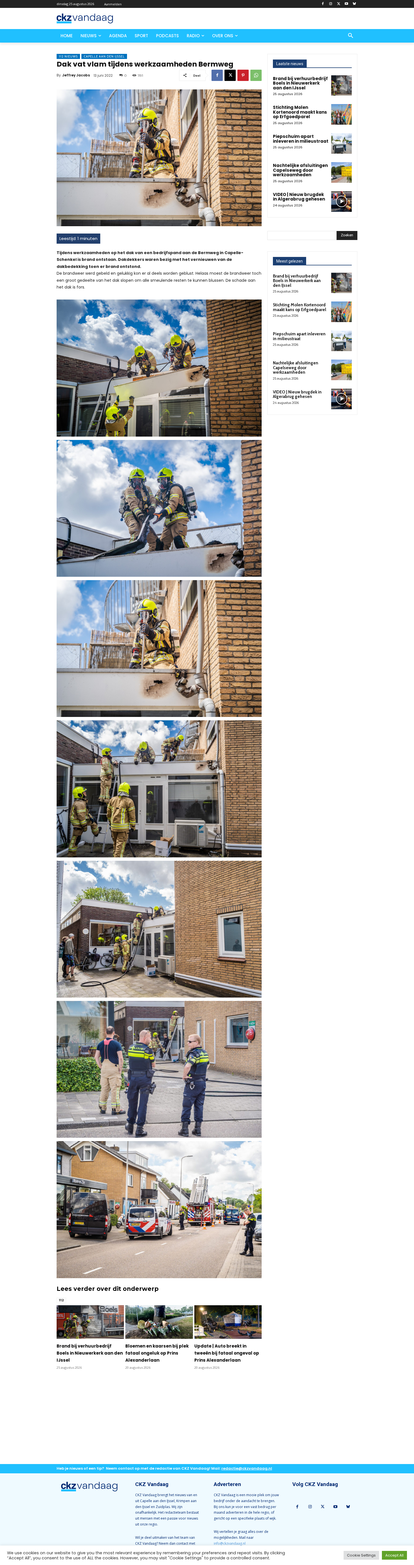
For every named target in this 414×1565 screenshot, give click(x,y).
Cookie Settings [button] (361, 1555)
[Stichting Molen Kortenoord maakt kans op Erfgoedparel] (341, 114)
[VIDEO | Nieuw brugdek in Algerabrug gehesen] (341, 201)
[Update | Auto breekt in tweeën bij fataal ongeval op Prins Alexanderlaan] (228, 1322)
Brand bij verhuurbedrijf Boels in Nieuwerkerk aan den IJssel (90, 1353)
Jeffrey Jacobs (76, 75)
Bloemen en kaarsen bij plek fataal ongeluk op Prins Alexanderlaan (157, 1353)
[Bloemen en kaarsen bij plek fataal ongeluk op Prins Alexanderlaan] (159, 1322)
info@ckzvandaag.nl (230, 1543)
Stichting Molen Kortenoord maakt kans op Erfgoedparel (300, 112)
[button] (350, 36)
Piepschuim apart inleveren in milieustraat (300, 138)
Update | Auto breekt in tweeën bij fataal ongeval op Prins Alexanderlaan (226, 1353)
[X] (338, 4)
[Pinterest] (243, 75)
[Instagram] (331, 4)
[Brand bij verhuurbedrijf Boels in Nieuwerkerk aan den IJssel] (90, 1322)
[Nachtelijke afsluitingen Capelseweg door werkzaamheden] (341, 172)
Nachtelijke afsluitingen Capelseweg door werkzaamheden (300, 170)
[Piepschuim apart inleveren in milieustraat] (341, 143)
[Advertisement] (159, 1421)
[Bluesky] (354, 4)
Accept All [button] (394, 1555)
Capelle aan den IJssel (104, 56)
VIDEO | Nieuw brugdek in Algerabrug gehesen (299, 197)
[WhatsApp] (256, 75)
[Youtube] (346, 4)
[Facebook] (323, 4)
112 (61, 1300)
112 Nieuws (68, 56)
